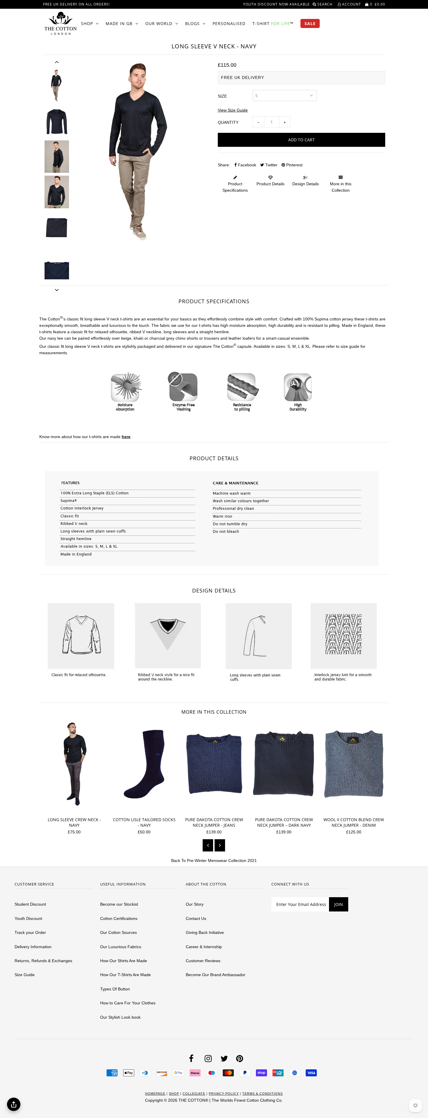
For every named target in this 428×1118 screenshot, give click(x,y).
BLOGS (192, 23)
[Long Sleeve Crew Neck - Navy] (76, 809)
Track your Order (30, 932)
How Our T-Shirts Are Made (125, 974)
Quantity (228, 122)
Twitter (270, 165)
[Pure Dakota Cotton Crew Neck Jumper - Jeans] (216, 809)
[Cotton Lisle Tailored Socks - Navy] (146, 809)
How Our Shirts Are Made (123, 960)
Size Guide (25, 974)
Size (222, 96)
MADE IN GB (119, 23)
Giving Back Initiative (205, 932)
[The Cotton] (60, 23)
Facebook (246, 165)
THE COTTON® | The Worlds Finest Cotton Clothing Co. (230, 1100)
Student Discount (30, 904)
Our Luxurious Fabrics (120, 946)
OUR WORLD (158, 23)
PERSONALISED (229, 23)
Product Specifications (235, 187)
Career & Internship (204, 946)
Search (325, 4)
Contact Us (196, 918)
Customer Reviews (203, 960)
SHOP (87, 23)
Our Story (195, 904)
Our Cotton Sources (118, 932)
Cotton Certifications (118, 918)
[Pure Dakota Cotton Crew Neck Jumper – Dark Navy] (286, 809)
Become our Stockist (119, 904)
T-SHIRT (272, 23)
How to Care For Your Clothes (127, 1003)
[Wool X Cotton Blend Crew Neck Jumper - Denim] (356, 809)
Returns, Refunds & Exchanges (43, 960)
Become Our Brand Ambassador (215, 974)
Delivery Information (33, 946)
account (351, 4)
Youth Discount (28, 918)
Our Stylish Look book (120, 1017)
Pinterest (294, 165)
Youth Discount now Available (276, 4)
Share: (224, 165)
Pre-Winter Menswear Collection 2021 (222, 860)
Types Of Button (115, 989)
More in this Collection (340, 187)
